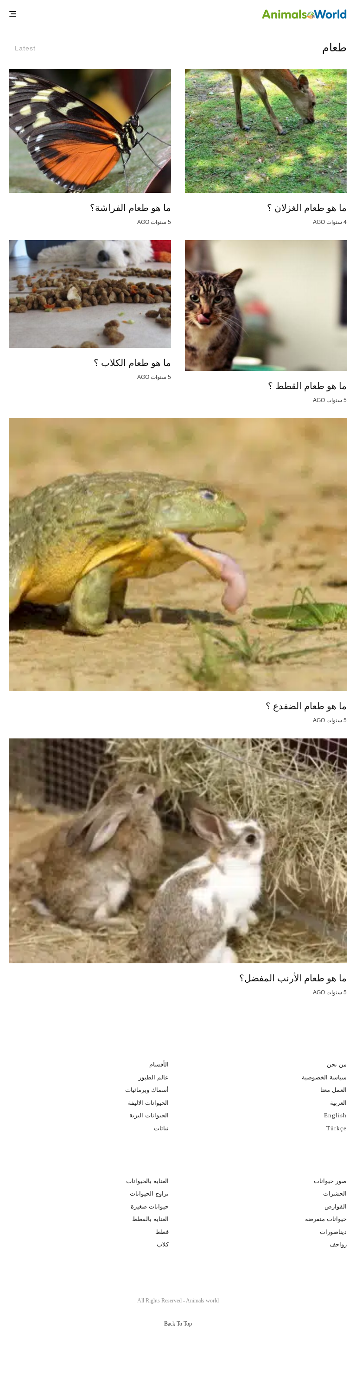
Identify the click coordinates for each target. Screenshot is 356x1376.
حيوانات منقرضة (326, 1218)
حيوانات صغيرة (150, 1206)
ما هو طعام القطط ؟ (307, 386)
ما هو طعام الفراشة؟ (130, 208)
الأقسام (159, 1064)
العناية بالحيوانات (147, 1181)
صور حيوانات (330, 1181)
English (335, 1115)
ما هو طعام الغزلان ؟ (307, 208)
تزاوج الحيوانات (149, 1193)
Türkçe (336, 1128)
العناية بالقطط (150, 1218)
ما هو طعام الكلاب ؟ (132, 363)
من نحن (337, 1064)
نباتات (161, 1128)
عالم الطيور (154, 1077)
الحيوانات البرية (149, 1115)
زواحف (338, 1244)
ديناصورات (333, 1231)
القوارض (335, 1206)
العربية (338, 1102)
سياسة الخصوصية (324, 1077)
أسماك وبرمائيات (147, 1089)
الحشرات (335, 1193)
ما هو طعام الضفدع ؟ (306, 706)
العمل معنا (333, 1089)
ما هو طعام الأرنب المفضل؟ (293, 978)
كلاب (163, 1244)
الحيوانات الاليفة (148, 1102)
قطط (162, 1231)
